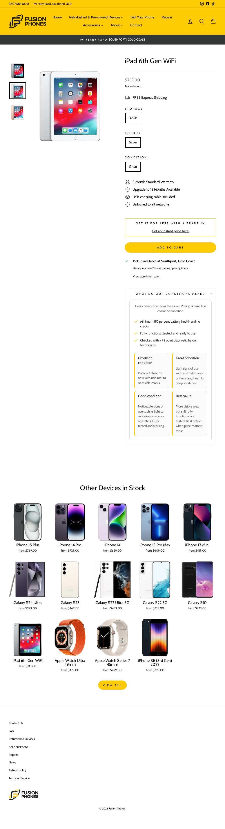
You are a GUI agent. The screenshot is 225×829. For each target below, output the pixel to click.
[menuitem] (57, 17)
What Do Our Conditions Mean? (170, 293)
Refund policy (17, 770)
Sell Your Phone (18, 747)
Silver (133, 142)
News (12, 762)
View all (112, 685)
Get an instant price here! (170, 231)
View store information (146, 276)
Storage (134, 108)
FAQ (11, 731)
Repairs (13, 754)
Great (133, 166)
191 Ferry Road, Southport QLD (52, 3)
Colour (133, 133)
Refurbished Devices (22, 739)
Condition (136, 157)
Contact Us (16, 723)
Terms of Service (19, 778)
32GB (133, 118)
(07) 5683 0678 (19, 3)
